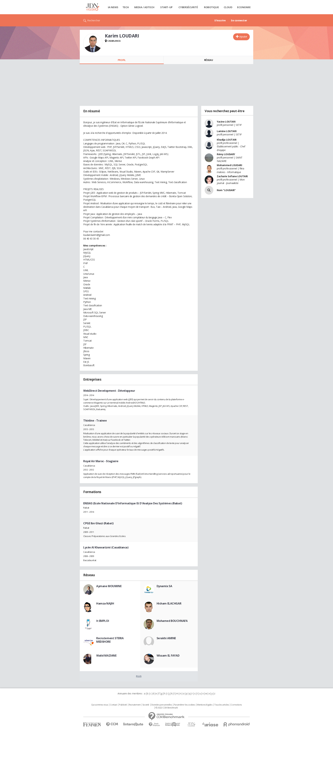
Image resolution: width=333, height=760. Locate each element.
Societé (146, 705)
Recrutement (134, 705)
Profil (122, 60)
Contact (113, 705)
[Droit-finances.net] (154, 724)
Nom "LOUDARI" (226, 190)
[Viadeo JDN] (191, 724)
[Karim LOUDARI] (92, 42)
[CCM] (112, 724)
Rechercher (93, 20)
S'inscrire (220, 20)
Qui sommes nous (99, 705)
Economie (244, 7)
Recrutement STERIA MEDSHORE (109, 640)
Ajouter (243, 36)
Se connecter (239, 20)
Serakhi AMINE (166, 638)
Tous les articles (221, 705)
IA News (113, 7)
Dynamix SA (164, 586)
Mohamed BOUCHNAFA (172, 621)
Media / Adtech (144, 7)
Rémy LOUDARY (226, 154)
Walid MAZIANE (106, 655)
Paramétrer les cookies (184, 705)
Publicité (123, 705)
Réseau (208, 60)
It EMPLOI (102, 621)
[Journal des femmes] (92, 724)
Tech (125, 7)
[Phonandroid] (237, 724)
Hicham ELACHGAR (169, 603)
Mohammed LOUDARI (229, 165)
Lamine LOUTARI (226, 131)
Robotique (211, 7)
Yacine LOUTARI (226, 121)
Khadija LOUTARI (226, 139)
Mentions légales (204, 705)
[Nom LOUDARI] (209, 190)
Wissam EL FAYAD (168, 655)
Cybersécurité (188, 7)
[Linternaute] (133, 724)
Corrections (236, 705)
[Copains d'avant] (172, 724)
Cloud (228, 7)
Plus (138, 676)
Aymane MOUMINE (108, 586)
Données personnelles (161, 705)
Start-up (166, 7)
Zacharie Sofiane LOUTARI (232, 176)
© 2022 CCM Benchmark (166, 708)
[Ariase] (210, 724)
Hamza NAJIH (105, 603)
